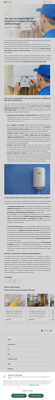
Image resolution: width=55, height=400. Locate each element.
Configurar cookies (27, 390)
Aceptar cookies (36, 395)
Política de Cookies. (34, 385)
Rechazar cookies (19, 395)
